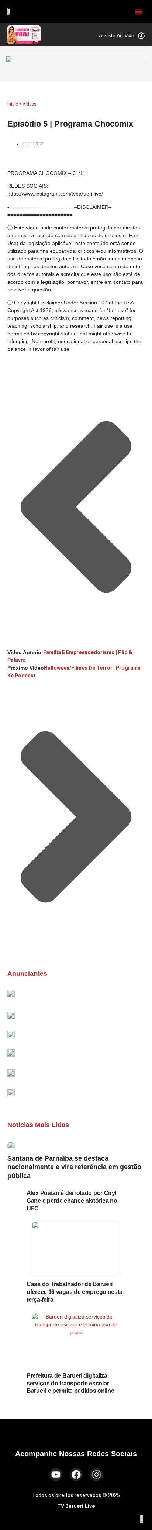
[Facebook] (76, 1474)
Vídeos (30, 104)
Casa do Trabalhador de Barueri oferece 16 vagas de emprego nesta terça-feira (74, 1292)
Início (12, 104)
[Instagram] (96, 1474)
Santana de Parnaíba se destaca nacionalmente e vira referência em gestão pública (74, 1167)
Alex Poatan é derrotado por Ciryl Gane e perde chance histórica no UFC (72, 1201)
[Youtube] (55, 1474)
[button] (138, 12)
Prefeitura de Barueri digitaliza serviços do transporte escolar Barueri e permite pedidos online (70, 1383)
